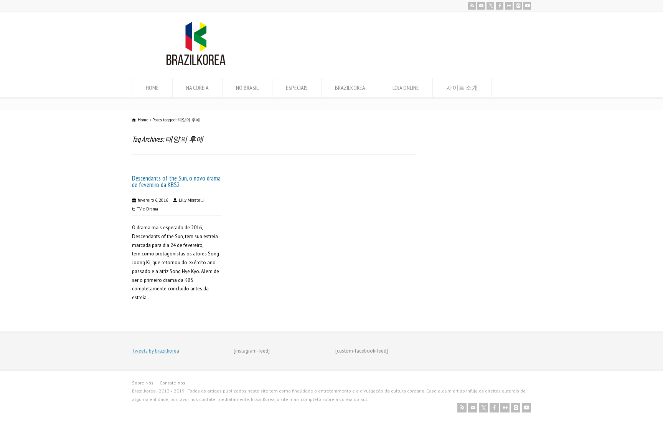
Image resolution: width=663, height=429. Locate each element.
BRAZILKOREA (350, 87)
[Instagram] (518, 6)
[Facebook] (499, 6)
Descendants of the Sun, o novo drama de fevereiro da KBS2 (176, 181)
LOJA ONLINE (406, 87)
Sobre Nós (142, 383)
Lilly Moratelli (191, 200)
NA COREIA (197, 87)
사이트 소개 (462, 87)
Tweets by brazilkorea (155, 351)
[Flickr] (509, 6)
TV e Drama (147, 209)
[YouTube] (527, 6)
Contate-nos (172, 383)
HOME (152, 87)
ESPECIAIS (297, 87)
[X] (490, 6)
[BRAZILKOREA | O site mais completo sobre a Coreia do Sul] (195, 63)
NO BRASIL (247, 87)
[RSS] (472, 6)
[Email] (481, 6)
